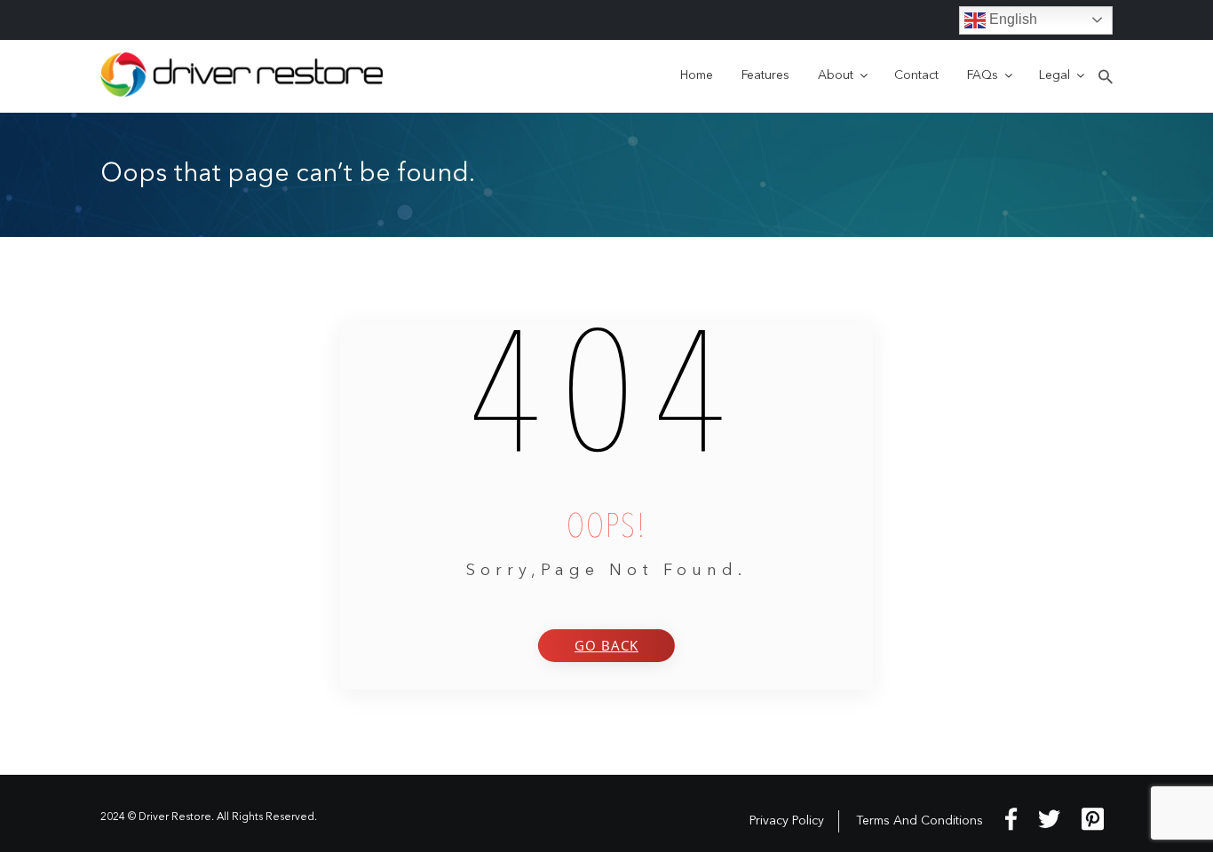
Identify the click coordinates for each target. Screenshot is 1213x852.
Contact (916, 75)
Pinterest (1093, 819)
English (1011, 19)
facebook (1011, 819)
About (835, 75)
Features (765, 75)
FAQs (982, 75)
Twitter (1049, 819)
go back (606, 645)
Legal (1054, 75)
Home (696, 75)
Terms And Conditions (919, 821)
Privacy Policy (786, 821)
